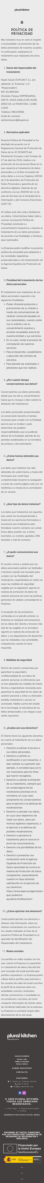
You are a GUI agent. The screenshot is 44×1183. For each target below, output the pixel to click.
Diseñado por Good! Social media (22, 1115)
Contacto (22, 1072)
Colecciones (22, 1056)
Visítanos (22, 1078)
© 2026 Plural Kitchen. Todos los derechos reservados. (22, 1101)
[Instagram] (24, 1093)
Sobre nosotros (22, 1068)
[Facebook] (20, 1093)
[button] (22, 22)
